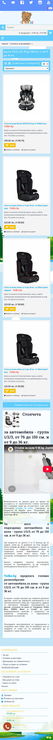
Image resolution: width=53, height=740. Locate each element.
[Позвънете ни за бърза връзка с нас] (7, 726)
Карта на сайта (9, 683)
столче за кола (24, 508)
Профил (7, 695)
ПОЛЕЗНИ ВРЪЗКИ (9, 668)
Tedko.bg (10, 576)
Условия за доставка (12, 658)
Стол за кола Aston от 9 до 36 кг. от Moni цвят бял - (26, 370)
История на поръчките (14, 698)
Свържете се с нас (11, 677)
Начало (5, 44)
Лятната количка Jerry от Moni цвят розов (16, 718)
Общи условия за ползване (15, 664)
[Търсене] (2, 27)
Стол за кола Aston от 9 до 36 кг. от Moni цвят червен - (26, 288)
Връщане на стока (11, 680)
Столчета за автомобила (20, 44)
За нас (6, 655)
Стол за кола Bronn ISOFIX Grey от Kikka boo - (26, 125)
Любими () (9, 701)
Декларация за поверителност (16, 661)
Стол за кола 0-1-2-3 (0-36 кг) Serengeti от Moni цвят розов (16, 711)
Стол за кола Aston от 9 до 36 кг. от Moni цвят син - (26, 207)
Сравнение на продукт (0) (25, 63)
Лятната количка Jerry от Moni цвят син (16, 725)
